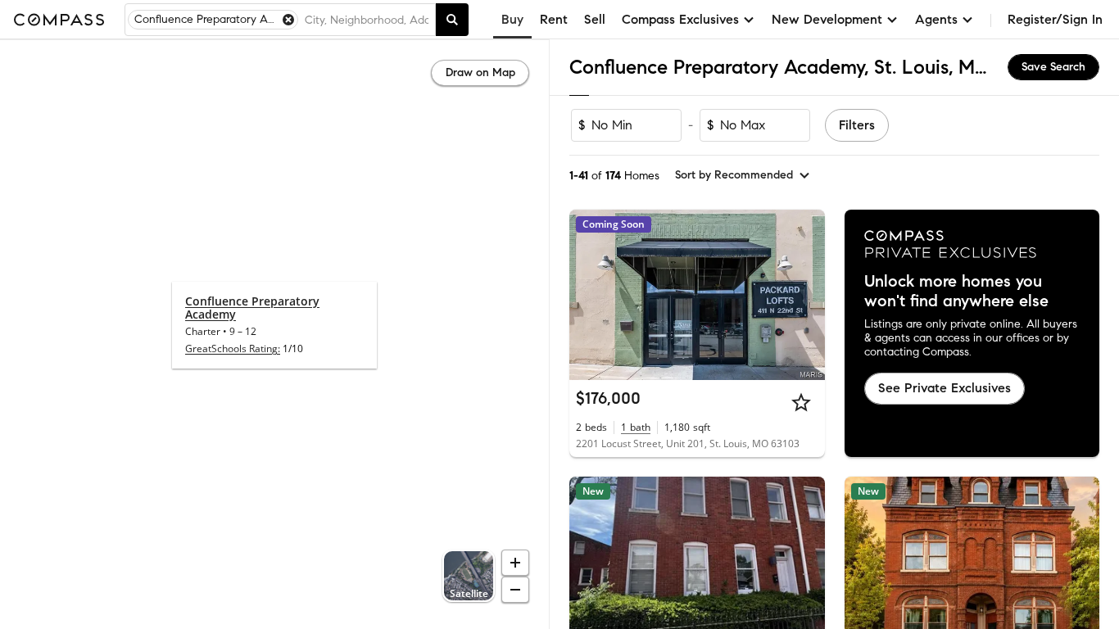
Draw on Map (480, 72)
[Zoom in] (515, 563)
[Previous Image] (589, 295)
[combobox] (366, 19)
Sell (594, 19)
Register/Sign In (1055, 19)
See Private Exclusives (944, 388)
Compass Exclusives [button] (680, 19)
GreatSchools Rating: (232, 348)
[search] (452, 19)
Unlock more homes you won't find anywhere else (956, 291)
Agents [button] (936, 19)
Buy (512, 19)
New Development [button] (827, 19)
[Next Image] (805, 295)
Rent (554, 19)
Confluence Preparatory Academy (252, 307)
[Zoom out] (515, 590)
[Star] (801, 402)
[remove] (288, 19)
